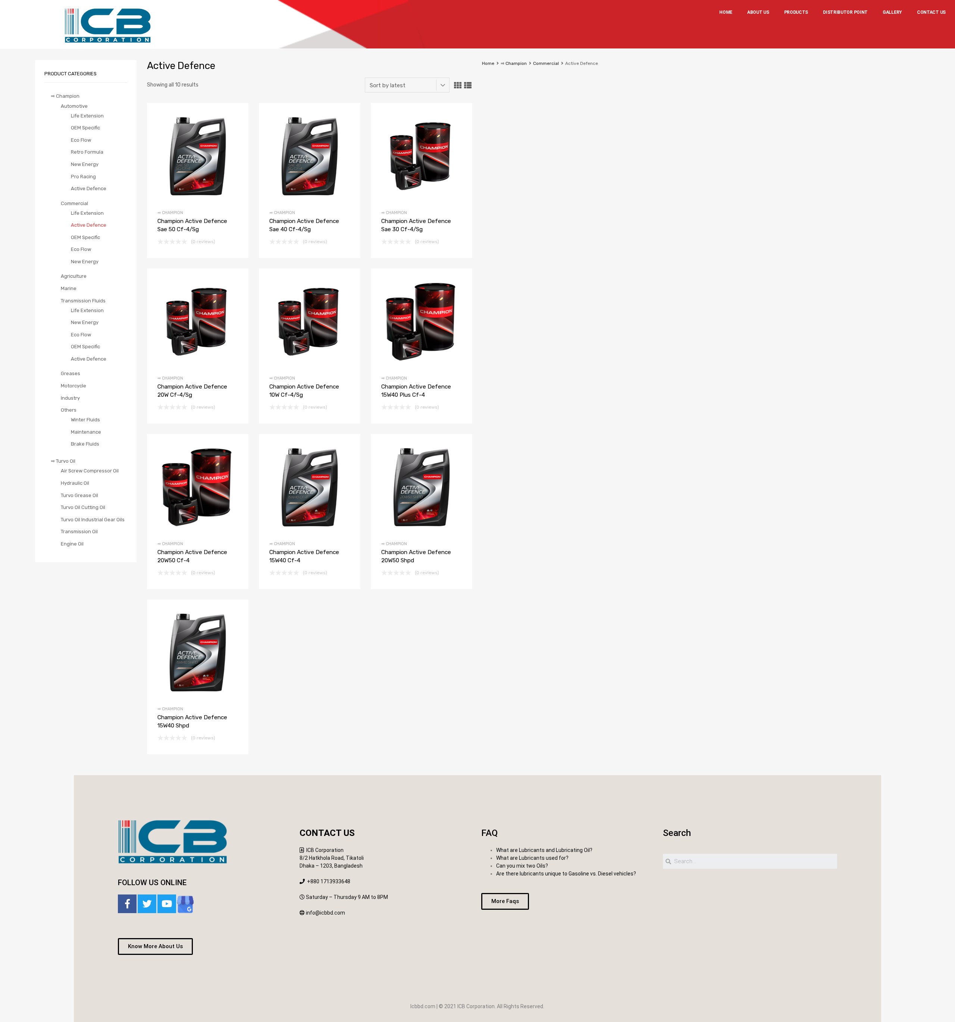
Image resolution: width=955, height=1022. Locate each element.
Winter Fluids (85, 419)
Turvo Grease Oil (79, 495)
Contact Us (931, 12)
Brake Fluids (85, 444)
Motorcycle (73, 386)
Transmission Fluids (83, 301)
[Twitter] (147, 903)
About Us (758, 12)
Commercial (546, 63)
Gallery (892, 12)
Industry (70, 398)
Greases (70, 373)
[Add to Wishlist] (185, 155)
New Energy (84, 164)
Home (725, 12)
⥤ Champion (514, 63)
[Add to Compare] (197, 155)
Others (68, 410)
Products (796, 12)
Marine (68, 288)
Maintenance (86, 432)
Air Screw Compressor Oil (90, 471)
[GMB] (185, 905)
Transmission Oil (79, 531)
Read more (210, 155)
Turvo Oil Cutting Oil (83, 507)
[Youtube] (166, 903)
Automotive (74, 106)
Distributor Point (845, 12)
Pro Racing (83, 176)
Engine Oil (72, 544)
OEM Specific (85, 127)
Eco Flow (81, 140)
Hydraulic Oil (75, 483)
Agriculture (74, 276)
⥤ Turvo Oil (63, 461)
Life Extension (87, 116)
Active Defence (88, 188)
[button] (155, 946)
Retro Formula (87, 152)
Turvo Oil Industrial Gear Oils (93, 519)
